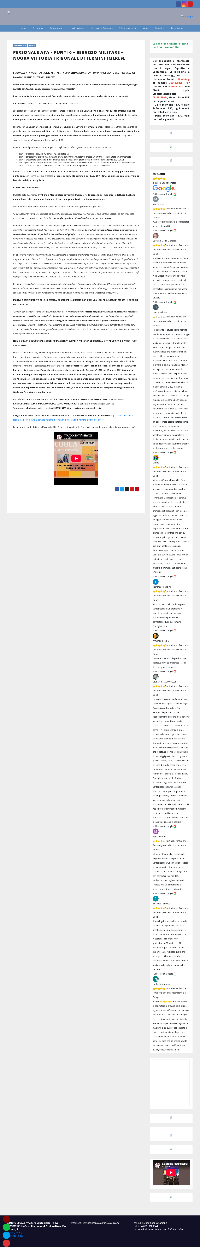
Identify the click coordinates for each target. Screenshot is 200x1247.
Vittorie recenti (127, 28)
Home (23, 28)
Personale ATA (20, 46)
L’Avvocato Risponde (101, 28)
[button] (192, 28)
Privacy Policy (14, 1232)
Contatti (159, 28)
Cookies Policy (15, 1235)
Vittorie (32, 46)
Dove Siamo (177, 28)
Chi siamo (38, 28)
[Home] (12, 28)
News (145, 28)
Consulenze (56, 28)
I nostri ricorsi (76, 28)
